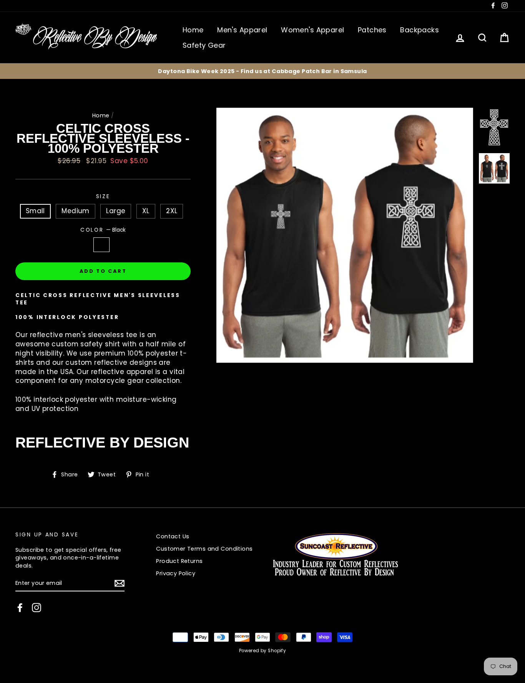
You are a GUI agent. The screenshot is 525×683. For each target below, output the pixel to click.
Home (193, 30)
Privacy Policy (175, 573)
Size (103, 196)
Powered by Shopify (262, 651)
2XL (171, 210)
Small (35, 210)
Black (101, 244)
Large (115, 210)
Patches (372, 30)
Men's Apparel (242, 30)
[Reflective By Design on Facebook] (20, 607)
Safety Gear (204, 45)
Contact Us (172, 536)
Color (103, 230)
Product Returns (179, 561)
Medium (75, 210)
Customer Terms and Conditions (204, 549)
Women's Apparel (312, 30)
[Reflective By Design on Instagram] (36, 607)
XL (146, 210)
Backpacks (419, 30)
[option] (262, 71)
